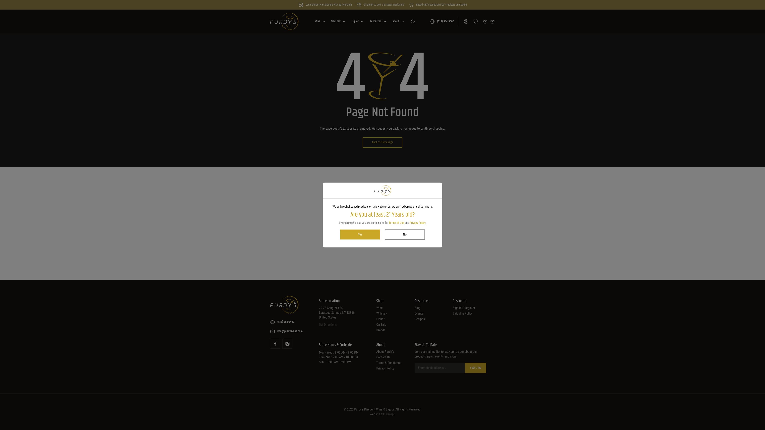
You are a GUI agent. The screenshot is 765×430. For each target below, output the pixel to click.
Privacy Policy (417, 223)
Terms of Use (396, 223)
